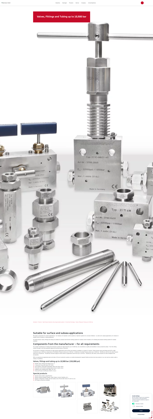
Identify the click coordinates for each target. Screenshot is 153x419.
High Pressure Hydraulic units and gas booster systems (53, 322)
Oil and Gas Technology (70, 322)
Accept (141, 410)
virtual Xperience (92, 2)
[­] (142, 2)
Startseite (35, 322)
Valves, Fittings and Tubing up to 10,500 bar (84, 322)
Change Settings (141, 414)
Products (40, 322)
